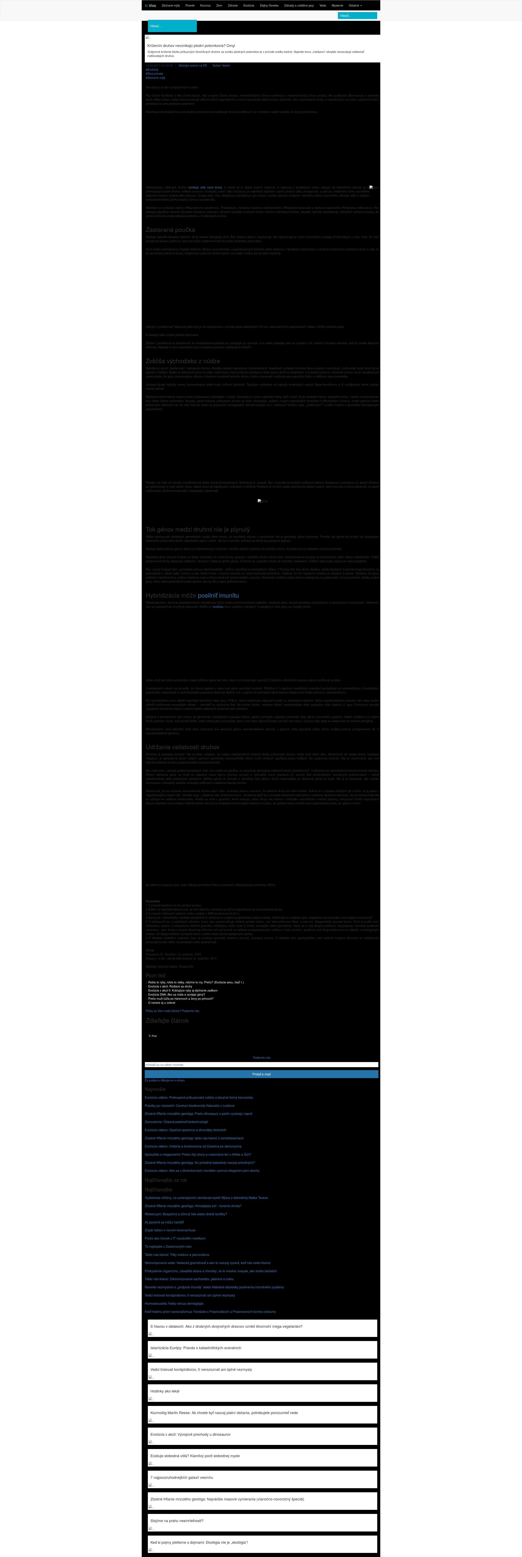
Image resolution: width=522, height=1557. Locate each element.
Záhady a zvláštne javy (299, 5)
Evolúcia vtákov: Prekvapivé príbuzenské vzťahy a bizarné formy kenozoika (199, 1097)
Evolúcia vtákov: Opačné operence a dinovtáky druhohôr (185, 1129)
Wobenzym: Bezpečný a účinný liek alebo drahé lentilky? (186, 1214)
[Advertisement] (262, 146)
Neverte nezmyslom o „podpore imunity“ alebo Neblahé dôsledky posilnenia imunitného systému (214, 1287)
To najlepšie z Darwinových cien (168, 1246)
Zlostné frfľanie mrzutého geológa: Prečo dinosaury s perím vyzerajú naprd (198, 1113)
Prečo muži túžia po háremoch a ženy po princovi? (180, 998)
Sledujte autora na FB (193, 65)
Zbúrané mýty (171, 5)
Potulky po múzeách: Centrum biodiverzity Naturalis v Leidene (189, 1105)
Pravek (190, 5)
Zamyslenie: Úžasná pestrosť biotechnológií (176, 1121)
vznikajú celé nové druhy (205, 187)
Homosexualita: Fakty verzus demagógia (174, 1303)
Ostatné (354, 5)
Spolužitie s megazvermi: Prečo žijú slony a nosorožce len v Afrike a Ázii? (198, 1154)
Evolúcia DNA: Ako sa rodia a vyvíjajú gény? (176, 994)
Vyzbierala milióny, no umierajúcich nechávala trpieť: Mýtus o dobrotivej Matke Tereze (206, 1197)
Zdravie (233, 5)
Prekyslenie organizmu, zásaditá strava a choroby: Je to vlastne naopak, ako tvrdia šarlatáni (211, 1271)
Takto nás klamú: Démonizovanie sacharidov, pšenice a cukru (189, 1279)
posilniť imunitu (218, 595)
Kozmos (205, 5)
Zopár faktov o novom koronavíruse (170, 1230)
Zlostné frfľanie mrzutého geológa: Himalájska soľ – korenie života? (193, 1205)
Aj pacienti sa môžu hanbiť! (164, 1222)
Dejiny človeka (269, 5)
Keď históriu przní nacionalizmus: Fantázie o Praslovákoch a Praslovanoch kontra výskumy (210, 1311)
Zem (219, 5)
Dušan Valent (221, 65)
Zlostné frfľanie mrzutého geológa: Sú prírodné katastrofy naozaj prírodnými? (200, 1162)
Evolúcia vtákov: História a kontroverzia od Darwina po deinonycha (193, 1146)
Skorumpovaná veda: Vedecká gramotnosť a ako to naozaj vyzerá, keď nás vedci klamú (207, 1262)
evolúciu (218, 606)
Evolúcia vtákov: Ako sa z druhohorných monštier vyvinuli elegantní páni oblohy (202, 1170)
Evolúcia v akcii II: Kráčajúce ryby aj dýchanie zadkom (183, 990)
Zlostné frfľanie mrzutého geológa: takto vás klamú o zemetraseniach (194, 1138)
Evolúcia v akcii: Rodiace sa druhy (170, 986)
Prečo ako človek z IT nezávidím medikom (175, 1238)
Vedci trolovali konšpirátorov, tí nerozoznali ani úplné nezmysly (190, 1295)
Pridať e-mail (261, 1074)
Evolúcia (248, 5)
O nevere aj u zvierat (161, 1003)
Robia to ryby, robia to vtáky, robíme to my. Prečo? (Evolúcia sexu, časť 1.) (196, 982)
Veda (323, 5)
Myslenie (337, 5)
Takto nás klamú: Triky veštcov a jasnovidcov (177, 1254)
